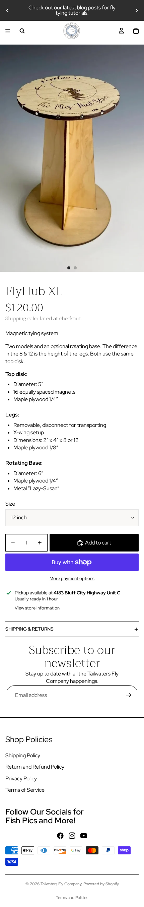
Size (10, 503)
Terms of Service (25, 789)
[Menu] (7, 31)
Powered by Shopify (101, 884)
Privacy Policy (21, 778)
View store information (37, 608)
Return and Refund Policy (34, 766)
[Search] (22, 30)
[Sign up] (129, 695)
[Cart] (136, 30)
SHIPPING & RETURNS (29, 629)
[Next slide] (136, 10)
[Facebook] (60, 836)
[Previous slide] (7, 10)
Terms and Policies (72, 897)
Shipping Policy (22, 755)
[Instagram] (72, 836)
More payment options (72, 578)
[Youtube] (84, 836)
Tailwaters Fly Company (61, 884)
